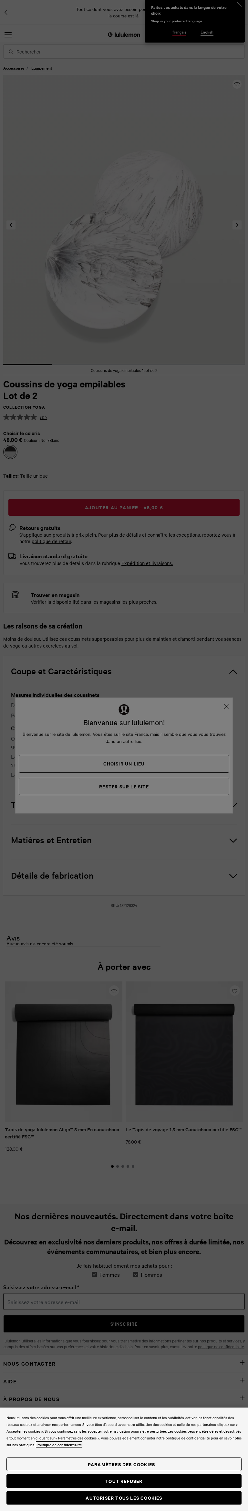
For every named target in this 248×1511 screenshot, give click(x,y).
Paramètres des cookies (121, 1464)
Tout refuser (123, 1480)
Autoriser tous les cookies (124, 1497)
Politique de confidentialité (59, 1444)
